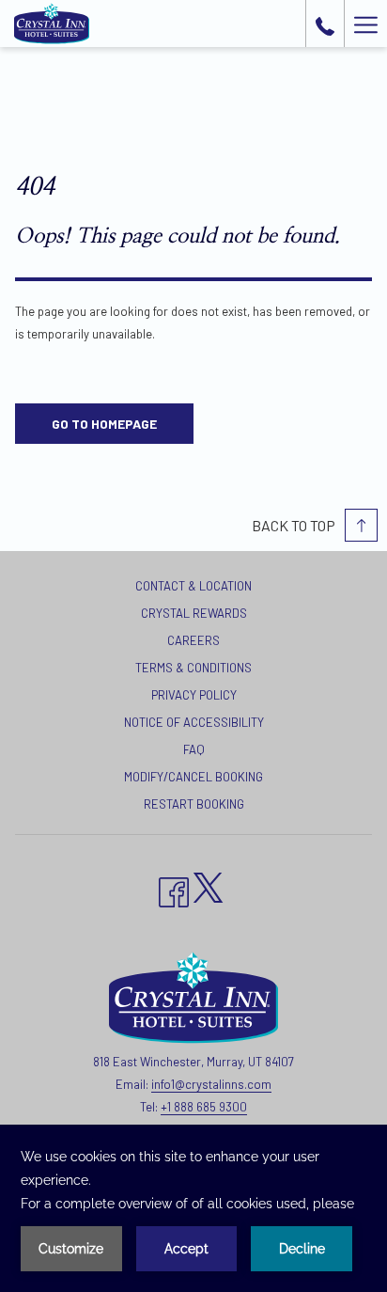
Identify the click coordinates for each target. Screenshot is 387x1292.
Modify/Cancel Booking (193, 776)
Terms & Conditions (193, 667)
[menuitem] (193, 588)
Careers (193, 640)
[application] (193, 1208)
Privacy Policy (194, 694)
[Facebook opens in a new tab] (174, 889)
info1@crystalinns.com (211, 1084)
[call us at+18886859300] (325, 23)
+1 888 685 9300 (204, 1106)
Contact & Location (193, 585)
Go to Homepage (104, 424)
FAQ (194, 749)
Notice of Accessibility (194, 722)
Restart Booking (194, 803)
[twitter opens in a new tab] (209, 884)
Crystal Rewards (194, 613)
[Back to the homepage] (51, 23)
